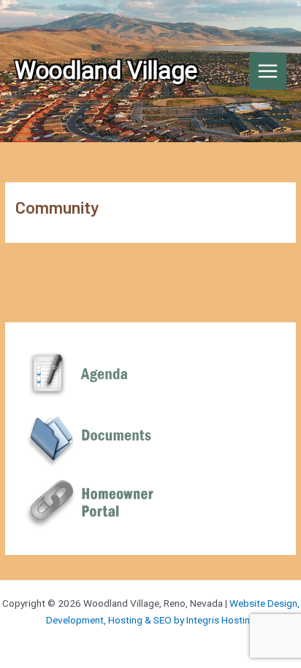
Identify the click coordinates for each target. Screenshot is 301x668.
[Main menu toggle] (268, 71)
